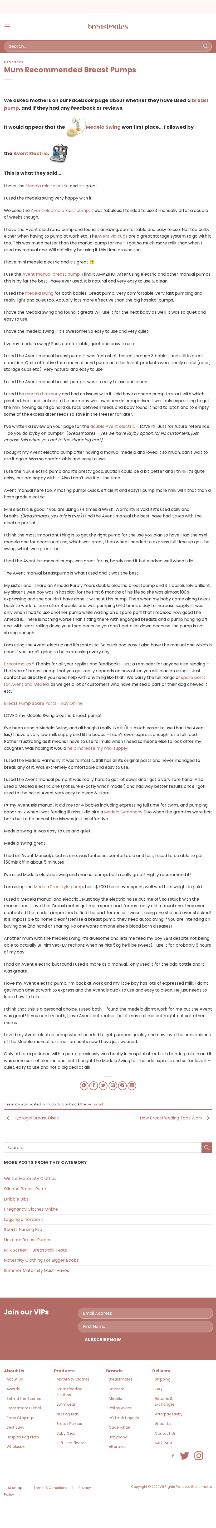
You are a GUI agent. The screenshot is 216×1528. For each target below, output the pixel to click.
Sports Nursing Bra (23, 1229)
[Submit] (205, 46)
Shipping (162, 1379)
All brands (117, 1446)
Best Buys (15, 1427)
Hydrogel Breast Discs (35, 1118)
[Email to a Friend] (113, 1085)
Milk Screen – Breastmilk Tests (35, 1250)
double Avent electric (112, 426)
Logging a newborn (23, 1219)
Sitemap (15, 1487)
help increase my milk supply (97, 748)
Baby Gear (66, 1433)
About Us (15, 1379)
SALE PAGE (164, 1443)
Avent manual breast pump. (51, 274)
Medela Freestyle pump (58, 887)
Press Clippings (20, 1417)
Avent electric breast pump (60, 210)
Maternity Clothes (73, 1379)
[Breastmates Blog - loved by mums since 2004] (108, 26)
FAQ (158, 1389)
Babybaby (118, 1437)
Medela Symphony (123, 812)
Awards (13, 1389)
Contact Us (165, 1433)
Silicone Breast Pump (25, 1189)
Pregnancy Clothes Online (31, 1209)
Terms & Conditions (50, 1487)
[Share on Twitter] (103, 1085)
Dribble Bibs (16, 1199)
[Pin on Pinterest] (122, 1085)
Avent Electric (30, 153)
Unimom (117, 1389)
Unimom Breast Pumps (27, 1240)
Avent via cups (112, 236)
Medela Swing (103, 127)
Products (13, 62)
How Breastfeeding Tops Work (172, 1118)
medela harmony (43, 394)
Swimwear (66, 1404)
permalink (95, 1104)
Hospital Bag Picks (23, 1437)
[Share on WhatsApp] (84, 1085)
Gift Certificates (71, 1443)
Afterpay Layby (169, 1414)
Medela (115, 1398)
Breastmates (17, 664)
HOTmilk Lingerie (124, 1417)
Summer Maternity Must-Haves (36, 1270)
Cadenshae (119, 1427)
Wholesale (16, 1446)
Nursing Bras (68, 1414)
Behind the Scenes (24, 1398)
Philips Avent (120, 1408)
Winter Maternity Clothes (30, 1178)
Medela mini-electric (47, 186)
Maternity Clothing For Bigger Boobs (41, 1260)
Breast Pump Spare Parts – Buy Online (43, 703)
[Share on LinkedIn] (131, 1085)
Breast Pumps (69, 1423)
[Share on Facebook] (93, 1085)
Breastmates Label (24, 1408)
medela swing (39, 293)
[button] (7, 26)
